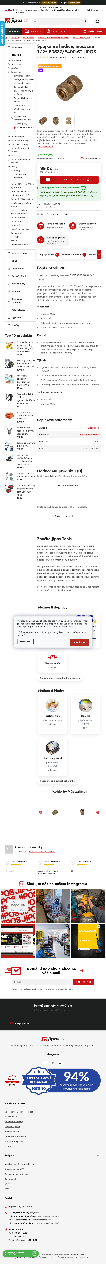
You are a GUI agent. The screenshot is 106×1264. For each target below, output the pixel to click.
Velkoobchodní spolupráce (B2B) (19, 1112)
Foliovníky (15, 237)
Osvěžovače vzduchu (20, 191)
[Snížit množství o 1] (43, 179)
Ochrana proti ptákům (21, 195)
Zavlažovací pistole (25, 127)
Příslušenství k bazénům (20, 176)
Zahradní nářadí (18, 136)
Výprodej (16, 317)
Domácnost (18, 268)
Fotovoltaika (18, 310)
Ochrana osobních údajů (16, 1136)
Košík (7, 1188)
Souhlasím (79, 642)
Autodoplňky (18, 283)
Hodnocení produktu (71, 254)
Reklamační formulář (14, 1169)
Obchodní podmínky (14, 1121)
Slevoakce (17, 47)
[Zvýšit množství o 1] (53, 179)
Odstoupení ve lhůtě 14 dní (17, 1174)
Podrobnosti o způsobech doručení (59, 678)
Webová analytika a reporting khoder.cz (75, 1257)
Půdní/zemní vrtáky (19, 140)
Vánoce (16, 291)
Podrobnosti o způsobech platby (57, 780)
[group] (55, 812)
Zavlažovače (19, 105)
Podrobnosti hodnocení (75, 57)
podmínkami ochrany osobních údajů (57, 989)
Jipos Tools (49, 207)
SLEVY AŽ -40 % (49, 2)
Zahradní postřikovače (24, 76)
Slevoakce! (74, 2)
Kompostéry (16, 225)
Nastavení (25, 641)
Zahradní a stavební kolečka (20, 150)
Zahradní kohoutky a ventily (23, 100)
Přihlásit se (83, 982)
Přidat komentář (64, 516)
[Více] (93, 31)
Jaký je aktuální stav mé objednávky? (22, 1164)
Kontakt (8, 1146)
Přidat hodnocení (69, 485)
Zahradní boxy (17, 221)
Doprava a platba (12, 1126)
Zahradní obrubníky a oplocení (20, 161)
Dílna (14, 260)
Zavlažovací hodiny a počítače (23, 93)
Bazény (14, 166)
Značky (15, 325)
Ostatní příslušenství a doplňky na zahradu (21, 212)
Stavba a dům (19, 253)
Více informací (45, 146)
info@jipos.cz (22, 1023)
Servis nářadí (10, 1179)
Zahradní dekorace (19, 244)
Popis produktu (47, 254)
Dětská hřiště (19, 276)
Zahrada (16, 54)
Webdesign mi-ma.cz (49, 1257)
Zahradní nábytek (18, 233)
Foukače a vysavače (20, 229)
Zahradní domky (18, 217)
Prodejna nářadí (12, 1116)
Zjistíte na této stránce (48, 1216)
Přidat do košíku (75, 179)
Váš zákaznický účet (14, 1141)
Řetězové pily (16, 60)
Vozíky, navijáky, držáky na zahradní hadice (24, 81)
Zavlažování (16, 72)
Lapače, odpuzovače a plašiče (21, 205)
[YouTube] (60, 1063)
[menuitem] (13, 31)
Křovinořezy (16, 64)
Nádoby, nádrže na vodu (22, 111)
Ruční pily (15, 155)
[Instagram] (53, 1063)
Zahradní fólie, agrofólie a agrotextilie (22, 186)
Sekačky (14, 68)
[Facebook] (45, 1063)
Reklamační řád (12, 1131)
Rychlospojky (21, 123)
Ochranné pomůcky (17, 301)
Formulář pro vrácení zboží (47, 1223)
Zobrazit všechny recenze (42, 851)
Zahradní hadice (21, 87)
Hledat (84, 21)
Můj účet (9, 1184)
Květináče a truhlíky (19, 144)
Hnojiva (14, 240)
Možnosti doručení (93, 158)
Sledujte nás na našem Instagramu (57, 883)
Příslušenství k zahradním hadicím (23, 118)
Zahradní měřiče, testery (22, 199)
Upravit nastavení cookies (74, 1254)
